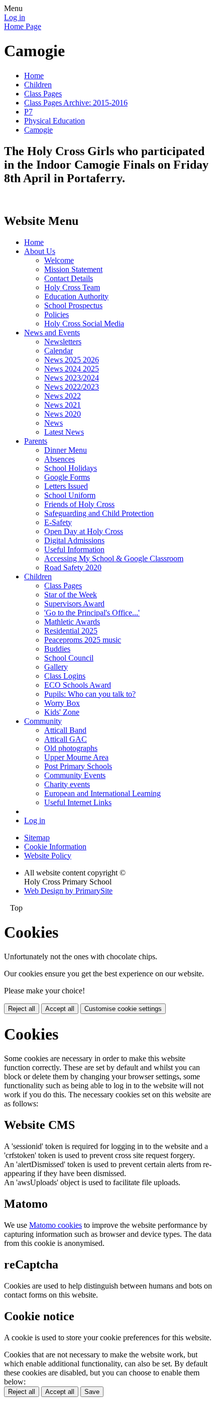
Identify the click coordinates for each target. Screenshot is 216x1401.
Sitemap (37, 837)
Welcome (59, 260)
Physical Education (54, 120)
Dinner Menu (65, 450)
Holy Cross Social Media (84, 323)
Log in (14, 17)
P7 (28, 111)
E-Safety (58, 522)
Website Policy (47, 855)
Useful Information (74, 549)
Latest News (64, 432)
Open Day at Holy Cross (83, 531)
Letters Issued (66, 486)
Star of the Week (70, 594)
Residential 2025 (70, 630)
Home (34, 75)
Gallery (56, 667)
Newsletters (62, 341)
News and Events (52, 332)
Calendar (58, 350)
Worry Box (62, 703)
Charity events (67, 784)
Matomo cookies (55, 1225)
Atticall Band (65, 730)
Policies (56, 314)
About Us (39, 251)
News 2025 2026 (71, 359)
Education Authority (76, 296)
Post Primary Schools (78, 766)
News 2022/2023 (71, 387)
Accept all (59, 1008)
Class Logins (64, 676)
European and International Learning (102, 793)
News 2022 (62, 396)
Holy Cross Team (72, 287)
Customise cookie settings (123, 1008)
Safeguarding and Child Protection (99, 513)
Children (38, 84)
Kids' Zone (61, 712)
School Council (68, 658)
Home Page (22, 26)
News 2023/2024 (71, 377)
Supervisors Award (74, 603)
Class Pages (43, 93)
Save (91, 1391)
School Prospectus (73, 305)
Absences (59, 459)
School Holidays (70, 468)
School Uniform (69, 495)
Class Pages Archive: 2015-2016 (76, 102)
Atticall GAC (65, 739)
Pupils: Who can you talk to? (90, 694)
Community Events (74, 775)
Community (43, 721)
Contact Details (68, 278)
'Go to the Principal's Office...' (92, 612)
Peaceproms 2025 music (82, 639)
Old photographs (70, 748)
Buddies (57, 649)
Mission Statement (73, 269)
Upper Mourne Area (76, 757)
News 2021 (62, 405)
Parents (35, 441)
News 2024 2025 (71, 368)
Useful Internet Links (78, 802)
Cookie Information (55, 846)
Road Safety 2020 (72, 567)
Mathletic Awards (72, 621)
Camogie (38, 129)
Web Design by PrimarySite (68, 890)
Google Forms (67, 477)
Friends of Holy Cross (79, 504)
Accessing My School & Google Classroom (113, 558)
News (53, 423)
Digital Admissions (74, 540)
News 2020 (62, 414)
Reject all (21, 1008)
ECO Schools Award (77, 685)
